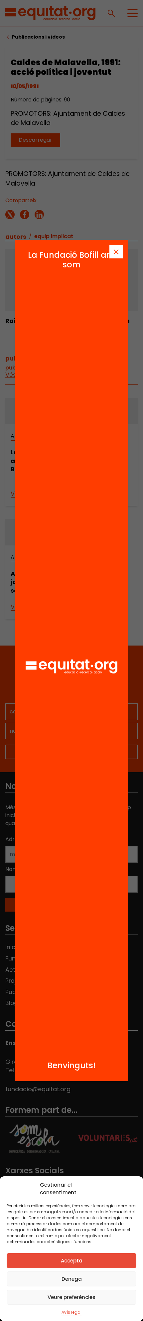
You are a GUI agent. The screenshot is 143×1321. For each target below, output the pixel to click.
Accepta (71, 1260)
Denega (72, 1278)
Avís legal (71, 1312)
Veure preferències (71, 1297)
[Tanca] (116, 251)
